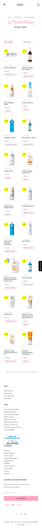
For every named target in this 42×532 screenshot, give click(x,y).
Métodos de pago (8, 417)
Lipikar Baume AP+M (28, 206)
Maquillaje (7, 450)
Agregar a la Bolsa (10, 74)
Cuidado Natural (8, 461)
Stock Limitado (8, 468)
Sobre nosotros (8, 391)
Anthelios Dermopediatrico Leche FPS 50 (27, 352)
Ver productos (8, 393)
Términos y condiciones (10, 424)
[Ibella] (21, 4)
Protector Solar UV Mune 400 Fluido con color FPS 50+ (10, 279)
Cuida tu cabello (8, 456)
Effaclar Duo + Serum (28, 137)
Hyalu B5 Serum (27, 278)
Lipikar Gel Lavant (10, 137)
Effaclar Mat (8, 314)
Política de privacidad (10, 419)
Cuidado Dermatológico (10, 458)
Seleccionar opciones (10, 144)
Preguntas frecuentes (10, 412)
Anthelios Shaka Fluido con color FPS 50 (10, 352)
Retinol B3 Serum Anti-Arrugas (27, 68)
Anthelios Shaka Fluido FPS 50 (27, 172)
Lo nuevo (6, 471)
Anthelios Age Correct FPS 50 (9, 207)
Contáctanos (7, 398)
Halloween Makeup (9, 453)
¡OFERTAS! (7, 463)
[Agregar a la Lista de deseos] (19, 68)
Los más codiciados (9, 466)
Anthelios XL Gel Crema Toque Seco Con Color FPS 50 (27, 316)
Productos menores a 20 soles (12, 427)
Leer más (7, 111)
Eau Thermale (26, 241)
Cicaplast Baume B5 (10, 68)
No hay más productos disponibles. (22, 372)
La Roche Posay (8, 65)
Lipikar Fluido (8, 171)
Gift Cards (7, 473)
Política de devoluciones (11, 422)
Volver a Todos (20, 27)
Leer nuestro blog (9, 396)
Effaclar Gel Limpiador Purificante (8, 242)
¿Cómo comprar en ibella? (11, 409)
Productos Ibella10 (9, 430)
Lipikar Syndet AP (27, 103)
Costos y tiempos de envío (11, 414)
